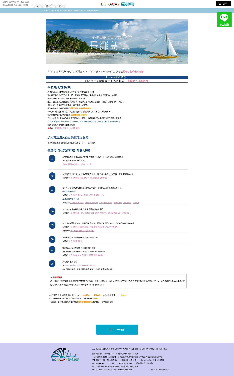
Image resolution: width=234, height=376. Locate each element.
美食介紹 (122, 349)
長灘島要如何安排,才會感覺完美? (67, 128)
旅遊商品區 (96, 349)
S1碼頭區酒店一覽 (77, 203)
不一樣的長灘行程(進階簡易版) (82, 231)
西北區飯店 (118, 203)
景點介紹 (114, 349)
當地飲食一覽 (86, 164)
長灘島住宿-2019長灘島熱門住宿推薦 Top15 (87, 195)
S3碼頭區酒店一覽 (105, 203)
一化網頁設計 (164, 370)
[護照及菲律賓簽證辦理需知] (46, 7)
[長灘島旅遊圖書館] (65, 361)
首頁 (165, 349)
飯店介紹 (130, 349)
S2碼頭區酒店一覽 (91, 203)
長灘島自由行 (97, 354)
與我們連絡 (150, 349)
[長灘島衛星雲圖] (55, 7)
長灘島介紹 (106, 349)
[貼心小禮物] (51, 7)
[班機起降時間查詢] (33, 7)
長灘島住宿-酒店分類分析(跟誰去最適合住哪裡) (89, 178)
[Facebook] (64, 7)
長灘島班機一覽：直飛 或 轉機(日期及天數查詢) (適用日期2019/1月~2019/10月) (101, 213)
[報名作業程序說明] (42, 7)
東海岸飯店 (127, 203)
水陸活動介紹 (140, 349)
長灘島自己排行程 (71, 266)
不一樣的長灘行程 (88, 266)
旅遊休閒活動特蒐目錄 (70, 164)
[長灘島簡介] (60, 7)
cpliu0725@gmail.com (124, 363)
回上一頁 (117, 330)
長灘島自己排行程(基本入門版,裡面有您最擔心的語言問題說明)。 (95, 227)
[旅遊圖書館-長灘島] (117, 4)
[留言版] (38, 7)
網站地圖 (159, 349)
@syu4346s (100, 363)
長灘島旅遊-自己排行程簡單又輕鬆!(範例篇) (87, 255)
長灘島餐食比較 (77, 241)
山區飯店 (136, 203)
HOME (46, 10)
